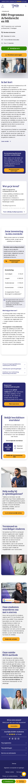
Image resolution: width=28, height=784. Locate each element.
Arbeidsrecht (5, 11)
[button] (24, 774)
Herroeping (19, 772)
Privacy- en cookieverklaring (10, 776)
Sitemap (14, 763)
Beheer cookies (10, 772)
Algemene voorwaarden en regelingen (14, 767)
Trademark (23, 776)
